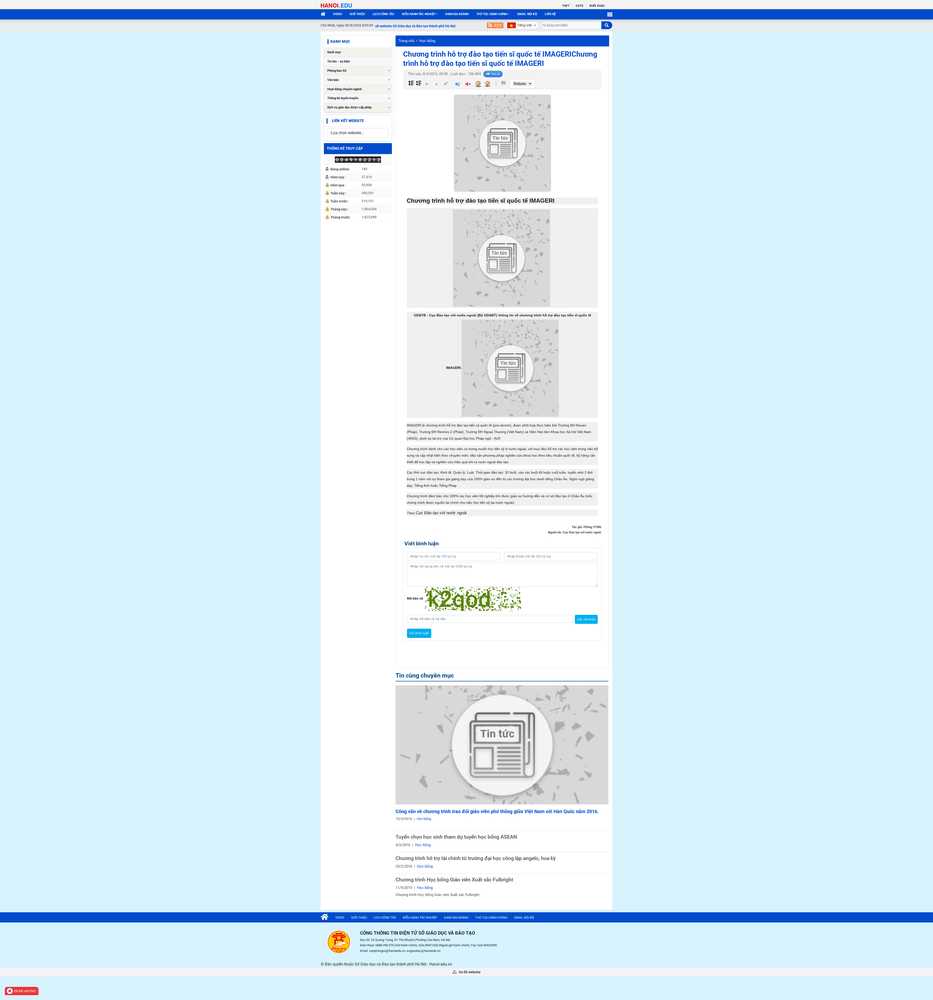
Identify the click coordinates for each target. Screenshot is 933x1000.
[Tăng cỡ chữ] (446, 83)
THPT (566, 6)
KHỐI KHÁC (597, 6)
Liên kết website (348, 121)
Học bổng (427, 41)
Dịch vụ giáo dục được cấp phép (349, 107)
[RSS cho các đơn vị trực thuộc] (495, 25)
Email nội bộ (527, 14)
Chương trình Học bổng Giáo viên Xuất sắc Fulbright (454, 880)
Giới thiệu (357, 14)
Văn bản (333, 80)
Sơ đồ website (469, 972)
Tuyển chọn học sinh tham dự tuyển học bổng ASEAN (456, 837)
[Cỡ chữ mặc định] (436, 83)
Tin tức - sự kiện (338, 61)
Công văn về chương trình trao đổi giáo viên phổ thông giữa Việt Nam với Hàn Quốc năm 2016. (497, 811)
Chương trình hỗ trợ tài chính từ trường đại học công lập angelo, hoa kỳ (476, 858)
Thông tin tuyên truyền (342, 98)
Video (337, 14)
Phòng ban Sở (336, 70)
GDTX (579, 6)
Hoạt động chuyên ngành (344, 89)
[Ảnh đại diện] (502, 143)
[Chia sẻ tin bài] (493, 74)
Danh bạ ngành (457, 14)
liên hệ (550, 14)
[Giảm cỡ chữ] (426, 83)
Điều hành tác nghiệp (418, 14)
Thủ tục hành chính (491, 14)
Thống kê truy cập (345, 148)
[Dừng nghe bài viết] (468, 84)
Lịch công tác (383, 14)
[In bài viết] (503, 83)
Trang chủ (406, 41)
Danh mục (334, 52)
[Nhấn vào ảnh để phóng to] (501, 258)
